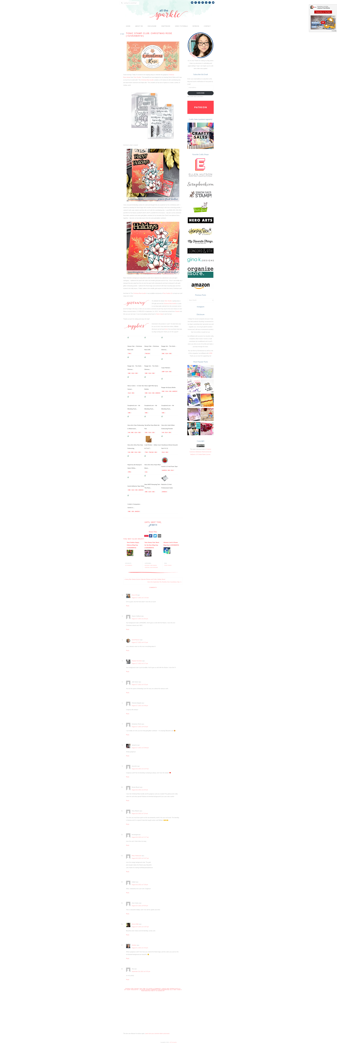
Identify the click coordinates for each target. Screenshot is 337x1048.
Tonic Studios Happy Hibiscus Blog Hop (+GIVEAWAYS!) (133, 545)
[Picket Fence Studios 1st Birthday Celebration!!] (193, 401)
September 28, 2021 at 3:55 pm (141, 971)
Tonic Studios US (167, 293)
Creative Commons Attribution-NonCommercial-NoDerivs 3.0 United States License (201, 452)
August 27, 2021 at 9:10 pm (140, 726)
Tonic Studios (137, 77)
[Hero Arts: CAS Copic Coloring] (207, 386)
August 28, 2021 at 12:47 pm (140, 858)
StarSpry (134, 945)
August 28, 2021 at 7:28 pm (140, 884)
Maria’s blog (159, 314)
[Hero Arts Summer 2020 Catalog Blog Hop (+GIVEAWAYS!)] (207, 401)
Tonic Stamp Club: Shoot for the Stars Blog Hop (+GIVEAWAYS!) (152, 545)
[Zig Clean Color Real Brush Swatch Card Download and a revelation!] (207, 372)
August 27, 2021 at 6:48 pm (140, 705)
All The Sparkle (173, 1042)
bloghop (147, 565)
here (166, 329)
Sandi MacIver (136, 639)
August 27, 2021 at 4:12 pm (140, 642)
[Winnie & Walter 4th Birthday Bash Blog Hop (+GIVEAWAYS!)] (193, 386)
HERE (210, 353)
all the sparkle (168, 12)
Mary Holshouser (136, 855)
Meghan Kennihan (137, 661)
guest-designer (154, 567)
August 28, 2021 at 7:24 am (140, 813)
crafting (147, 567)
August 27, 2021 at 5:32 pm (140, 684)
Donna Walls (135, 924)
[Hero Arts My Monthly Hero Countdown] (207, 429)
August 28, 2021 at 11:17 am (140, 837)
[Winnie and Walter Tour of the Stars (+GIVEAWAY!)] (207, 415)
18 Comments (128, 565)
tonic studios (167, 565)
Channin (177, 311)
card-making (153, 565)
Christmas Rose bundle (147, 80)
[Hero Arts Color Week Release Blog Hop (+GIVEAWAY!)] (193, 415)
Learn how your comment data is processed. (157, 1033)
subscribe (200, 93)
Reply (127, 605)
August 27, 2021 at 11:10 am (140, 597)
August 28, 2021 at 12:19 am (140, 768)
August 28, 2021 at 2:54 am (140, 790)
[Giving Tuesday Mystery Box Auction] (193, 429)
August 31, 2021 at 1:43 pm (140, 947)
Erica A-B (134, 595)
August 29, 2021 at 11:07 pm (140, 926)
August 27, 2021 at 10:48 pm (140, 747)
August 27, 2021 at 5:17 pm (140, 663)
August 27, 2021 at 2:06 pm (140, 618)
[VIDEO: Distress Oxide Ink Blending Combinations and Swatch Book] (193, 372)
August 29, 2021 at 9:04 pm (140, 905)
